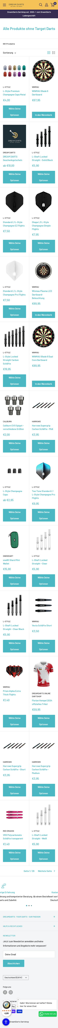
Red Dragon (8, 831)
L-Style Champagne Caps (12, 493)
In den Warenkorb (43, 115)
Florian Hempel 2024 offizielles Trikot (42, 702)
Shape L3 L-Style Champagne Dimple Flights (41, 226)
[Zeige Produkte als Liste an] (53, 52)
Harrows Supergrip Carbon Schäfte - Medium (41, 769)
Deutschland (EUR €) (13, 977)
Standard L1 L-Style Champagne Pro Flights (14, 293)
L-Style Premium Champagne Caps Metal (14, 93)
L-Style (6, 87)
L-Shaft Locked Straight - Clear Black (13, 627)
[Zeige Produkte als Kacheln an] (48, 52)
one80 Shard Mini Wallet (11, 562)
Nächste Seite (45, 871)
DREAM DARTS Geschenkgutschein (12, 158)
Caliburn (7, 421)
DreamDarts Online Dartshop (41, 695)
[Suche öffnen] (40, 4)
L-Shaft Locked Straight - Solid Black (42, 158)
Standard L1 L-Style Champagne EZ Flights (14, 224)
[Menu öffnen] (4, 5)
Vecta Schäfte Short (42, 625)
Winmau (35, 87)
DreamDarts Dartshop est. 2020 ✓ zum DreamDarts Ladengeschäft (29, 14)
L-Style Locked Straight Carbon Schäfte (11, 360)
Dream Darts (9, 152)
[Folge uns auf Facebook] (5, 992)
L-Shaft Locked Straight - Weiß (39, 837)
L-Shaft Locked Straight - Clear (39, 562)
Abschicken (13, 963)
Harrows (36, 421)
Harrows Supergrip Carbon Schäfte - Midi (42, 427)
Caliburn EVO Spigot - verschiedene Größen (13, 427)
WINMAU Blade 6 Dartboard (40, 93)
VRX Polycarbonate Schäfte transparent (13, 837)
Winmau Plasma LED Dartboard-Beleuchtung (42, 294)
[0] (52, 5)
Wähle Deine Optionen (15, 111)
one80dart (8, 556)
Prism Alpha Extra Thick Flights (12, 693)
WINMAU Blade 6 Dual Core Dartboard (42, 358)
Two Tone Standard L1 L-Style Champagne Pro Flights (43, 494)
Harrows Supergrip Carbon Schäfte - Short (14, 768)
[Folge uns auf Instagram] (11, 992)
